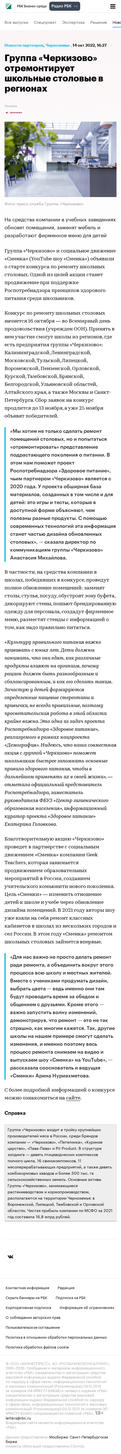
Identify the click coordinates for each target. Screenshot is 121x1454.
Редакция (66, 1287)
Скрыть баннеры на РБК (26, 1297)
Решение (98, 22)
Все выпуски (16, 22)
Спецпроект (45, 22)
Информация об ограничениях (87, 1307)
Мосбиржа (58, 1436)
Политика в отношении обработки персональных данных (56, 1337)
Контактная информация (27, 1287)
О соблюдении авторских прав (33, 1317)
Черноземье (58, 45)
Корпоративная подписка (28, 1307)
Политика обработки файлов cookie (37, 1346)
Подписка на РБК (71, 1297)
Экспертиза (73, 22)
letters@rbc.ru (18, 1417)
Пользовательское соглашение (33, 1327)
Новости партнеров (24, 45)
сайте (73, 1098)
